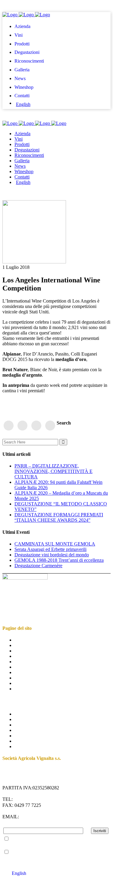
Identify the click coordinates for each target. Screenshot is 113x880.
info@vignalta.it (43, 816)
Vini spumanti (27, 735)
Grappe (21, 741)
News (20, 672)
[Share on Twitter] (23, 425)
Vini (18, 645)
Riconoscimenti (29, 661)
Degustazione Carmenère (38, 565)
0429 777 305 (27, 799)
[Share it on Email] (50, 425)
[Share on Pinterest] (36, 425)
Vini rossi (23, 719)
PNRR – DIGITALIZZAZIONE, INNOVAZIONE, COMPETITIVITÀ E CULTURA (53, 471)
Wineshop (23, 677)
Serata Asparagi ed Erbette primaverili (50, 549)
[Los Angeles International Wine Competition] (34, 261)
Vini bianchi (26, 724)
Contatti (22, 683)
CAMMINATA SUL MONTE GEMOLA (54, 543)
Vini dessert (25, 730)
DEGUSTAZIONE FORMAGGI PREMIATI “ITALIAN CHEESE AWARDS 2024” (58, 517)
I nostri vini (25, 714)
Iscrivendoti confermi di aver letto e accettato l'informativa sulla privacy (49, 841)
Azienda (22, 639)
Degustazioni (26, 656)
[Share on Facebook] (9, 425)
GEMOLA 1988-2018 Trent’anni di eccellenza (59, 560)
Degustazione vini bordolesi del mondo (51, 554)
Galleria (22, 667)
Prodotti (22, 650)
